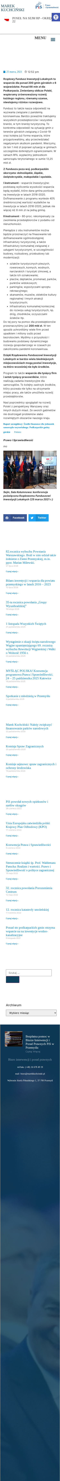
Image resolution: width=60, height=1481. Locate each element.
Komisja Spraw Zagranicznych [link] (25, 746)
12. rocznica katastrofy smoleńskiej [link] (27, 909)
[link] (56, 17)
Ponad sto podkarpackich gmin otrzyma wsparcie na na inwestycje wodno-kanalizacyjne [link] (30, 931)
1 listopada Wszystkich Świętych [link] (26, 623)
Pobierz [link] (17, 432)
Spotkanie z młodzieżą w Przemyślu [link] (28, 696)
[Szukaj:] (29, 972)
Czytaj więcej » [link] (12, 571)
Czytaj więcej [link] (33, 1051)
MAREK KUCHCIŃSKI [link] (12, 8)
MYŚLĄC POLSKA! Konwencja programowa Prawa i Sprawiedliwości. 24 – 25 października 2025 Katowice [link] (29, 674)
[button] (53, 39)
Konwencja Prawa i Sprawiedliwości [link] (28, 844)
